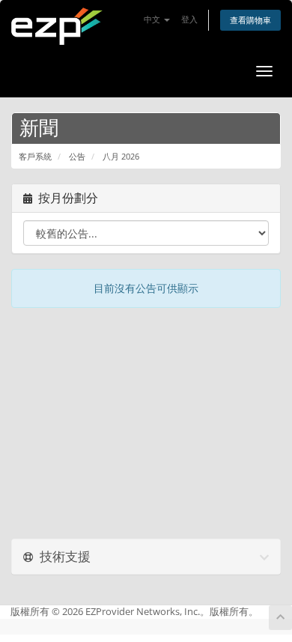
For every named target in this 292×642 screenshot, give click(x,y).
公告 (77, 156)
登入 (189, 19)
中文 (153, 19)
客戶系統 (35, 156)
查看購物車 (250, 19)
